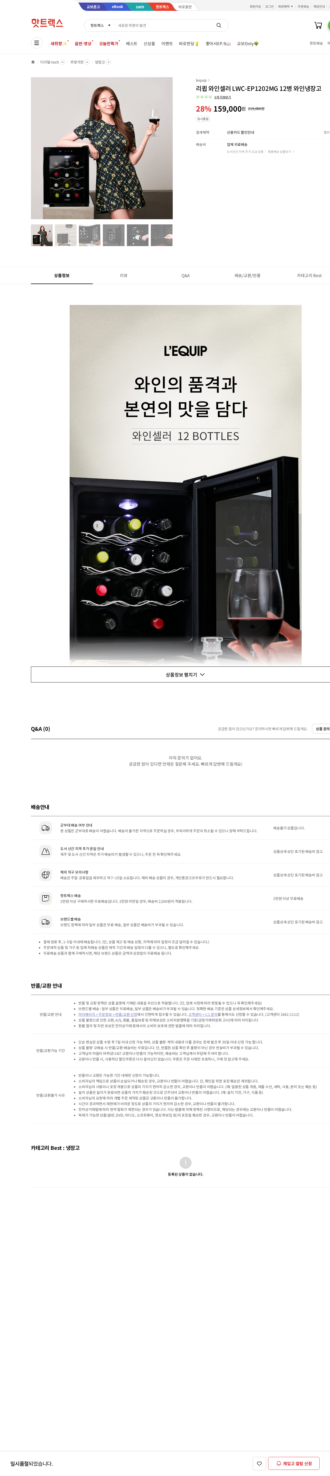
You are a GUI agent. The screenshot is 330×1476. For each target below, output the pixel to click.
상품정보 (61, 275)
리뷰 (124, 275)
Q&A (186, 275)
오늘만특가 (108, 43)
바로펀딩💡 (189, 43)
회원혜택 (284, 6)
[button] (213, 97)
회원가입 (255, 6)
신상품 (149, 43)
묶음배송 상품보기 (279, 151)
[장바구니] (318, 25)
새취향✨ (59, 43)
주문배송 (303, 6)
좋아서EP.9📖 (218, 43)
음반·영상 (83, 43)
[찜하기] (259, 1463)
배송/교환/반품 (248, 275)
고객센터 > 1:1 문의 (202, 1014)
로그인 (269, 6)
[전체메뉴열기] (36, 43)
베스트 (132, 43)
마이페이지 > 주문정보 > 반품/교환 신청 (107, 1014)
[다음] (174, 150)
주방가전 (77, 62)
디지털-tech (49, 62)
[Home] (33, 62)
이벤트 (167, 43)
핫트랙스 (97, 25)
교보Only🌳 (248, 43)
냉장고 (100, 62)
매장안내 (319, 6)
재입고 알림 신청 (297, 1463)
